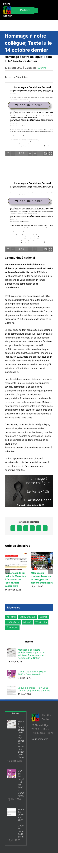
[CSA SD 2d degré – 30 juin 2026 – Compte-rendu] (11, 672)
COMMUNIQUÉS (27, 617)
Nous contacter (39, 739)
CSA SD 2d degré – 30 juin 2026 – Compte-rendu (32, 673)
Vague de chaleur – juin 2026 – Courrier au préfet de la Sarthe (34, 689)
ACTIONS (11, 617)
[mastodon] (35, 10)
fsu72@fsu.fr (13, 622)
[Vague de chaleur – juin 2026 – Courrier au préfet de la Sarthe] (11, 688)
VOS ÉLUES (41, 622)
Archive (42, 67)
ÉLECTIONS (12, 627)
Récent (29, 641)
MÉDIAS (27, 622)
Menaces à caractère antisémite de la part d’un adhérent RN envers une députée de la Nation (31, 653)
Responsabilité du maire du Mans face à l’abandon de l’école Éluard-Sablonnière (15, 579)
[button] (7, 571)
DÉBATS (44, 617)
